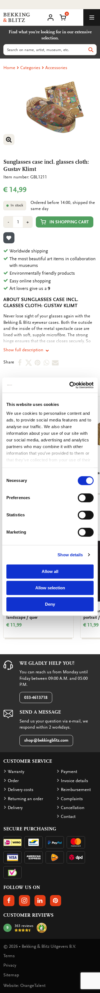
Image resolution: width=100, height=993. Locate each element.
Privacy (9, 965)
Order (13, 780)
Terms (9, 955)
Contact (68, 816)
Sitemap (11, 974)
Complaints (72, 798)
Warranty (16, 771)
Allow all (50, 571)
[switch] (86, 497)
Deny (50, 604)
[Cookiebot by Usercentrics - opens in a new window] (71, 385)
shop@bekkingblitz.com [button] (46, 740)
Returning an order (25, 798)
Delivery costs (20, 789)
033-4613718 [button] (36, 697)
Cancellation (72, 807)
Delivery (15, 807)
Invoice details (74, 780)
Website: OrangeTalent (24, 985)
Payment (69, 771)
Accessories (56, 67)
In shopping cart (69, 221)
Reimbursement (76, 789)
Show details (70, 554)
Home (9, 67)
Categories (30, 67)
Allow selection (50, 587)
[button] (62, 16)
